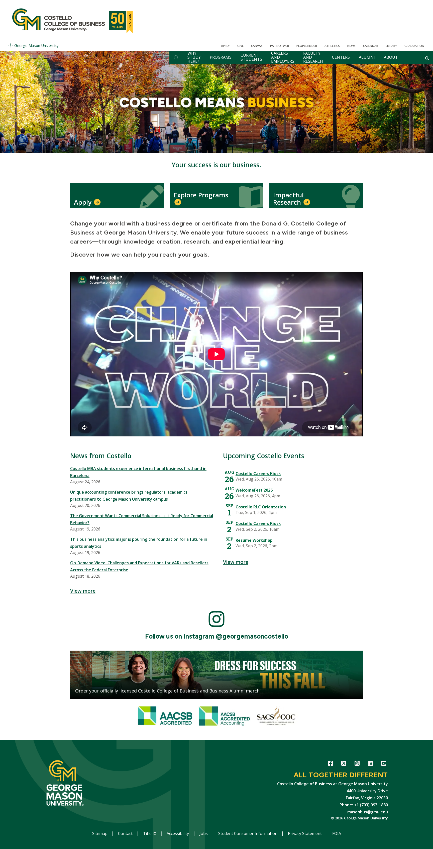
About (391, 57)
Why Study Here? (194, 57)
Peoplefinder (306, 46)
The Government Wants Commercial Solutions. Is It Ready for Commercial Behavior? (141, 519)
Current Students (251, 57)
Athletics (332, 46)
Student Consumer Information (248, 833)
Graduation (414, 46)
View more (82, 590)
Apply (225, 46)
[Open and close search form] (427, 58)
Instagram (357, 764)
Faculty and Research (313, 57)
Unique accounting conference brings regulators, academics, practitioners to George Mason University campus (129, 495)
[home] (175, 57)
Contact (126, 833)
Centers (341, 57)
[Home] (73, 20)
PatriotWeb (279, 46)
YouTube (383, 764)
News (351, 46)
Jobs (204, 833)
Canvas (257, 46)
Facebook (330, 764)
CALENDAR (370, 46)
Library (391, 46)
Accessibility (178, 833)
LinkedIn (370, 764)
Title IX (150, 833)
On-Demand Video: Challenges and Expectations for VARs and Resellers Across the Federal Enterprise (139, 566)
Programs (221, 57)
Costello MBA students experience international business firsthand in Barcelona (138, 472)
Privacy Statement (305, 833)
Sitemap (100, 833)
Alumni (367, 57)
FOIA (336, 833)
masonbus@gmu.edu (367, 812)
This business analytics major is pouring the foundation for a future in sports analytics (138, 542)
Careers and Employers (282, 57)
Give (240, 46)
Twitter (343, 764)
